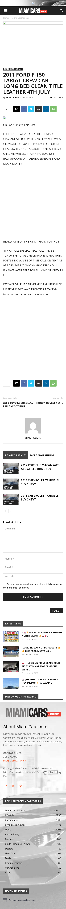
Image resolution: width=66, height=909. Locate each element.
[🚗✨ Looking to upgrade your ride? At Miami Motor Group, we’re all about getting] (11, 666)
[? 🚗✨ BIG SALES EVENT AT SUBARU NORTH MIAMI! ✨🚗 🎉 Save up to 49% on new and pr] (11, 636)
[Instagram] (13, 786)
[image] (33, 712)
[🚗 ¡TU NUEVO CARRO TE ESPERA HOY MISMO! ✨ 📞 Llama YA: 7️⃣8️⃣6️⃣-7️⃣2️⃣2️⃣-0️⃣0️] (11, 683)
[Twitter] (31, 109)
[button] (5, 10)
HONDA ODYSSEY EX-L (49, 402)
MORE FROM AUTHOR (42, 455)
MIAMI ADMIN (12, 97)
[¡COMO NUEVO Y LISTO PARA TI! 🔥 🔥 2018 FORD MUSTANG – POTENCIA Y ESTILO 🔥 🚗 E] (11, 651)
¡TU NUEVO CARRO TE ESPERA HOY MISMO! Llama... (40, 681)
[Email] (16, 109)
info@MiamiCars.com (14, 760)
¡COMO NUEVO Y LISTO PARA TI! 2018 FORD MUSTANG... (40, 649)
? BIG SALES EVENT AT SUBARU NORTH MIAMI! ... (42, 634)
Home (6, 18)
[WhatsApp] (53, 109)
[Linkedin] (46, 109)
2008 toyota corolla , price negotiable (18, 404)
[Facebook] (24, 109)
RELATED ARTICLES (15, 455)
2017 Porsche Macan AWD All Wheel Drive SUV (40, 467)
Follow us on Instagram (21, 696)
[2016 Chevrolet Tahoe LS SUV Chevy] (11, 484)
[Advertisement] (33, 203)
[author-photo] (33, 433)
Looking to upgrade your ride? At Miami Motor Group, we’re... (41, 666)
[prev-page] (5, 511)
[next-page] (10, 511)
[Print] (38, 109)
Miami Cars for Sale (20, 18)
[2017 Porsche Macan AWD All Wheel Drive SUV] (11, 468)
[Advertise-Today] (33, 3)
